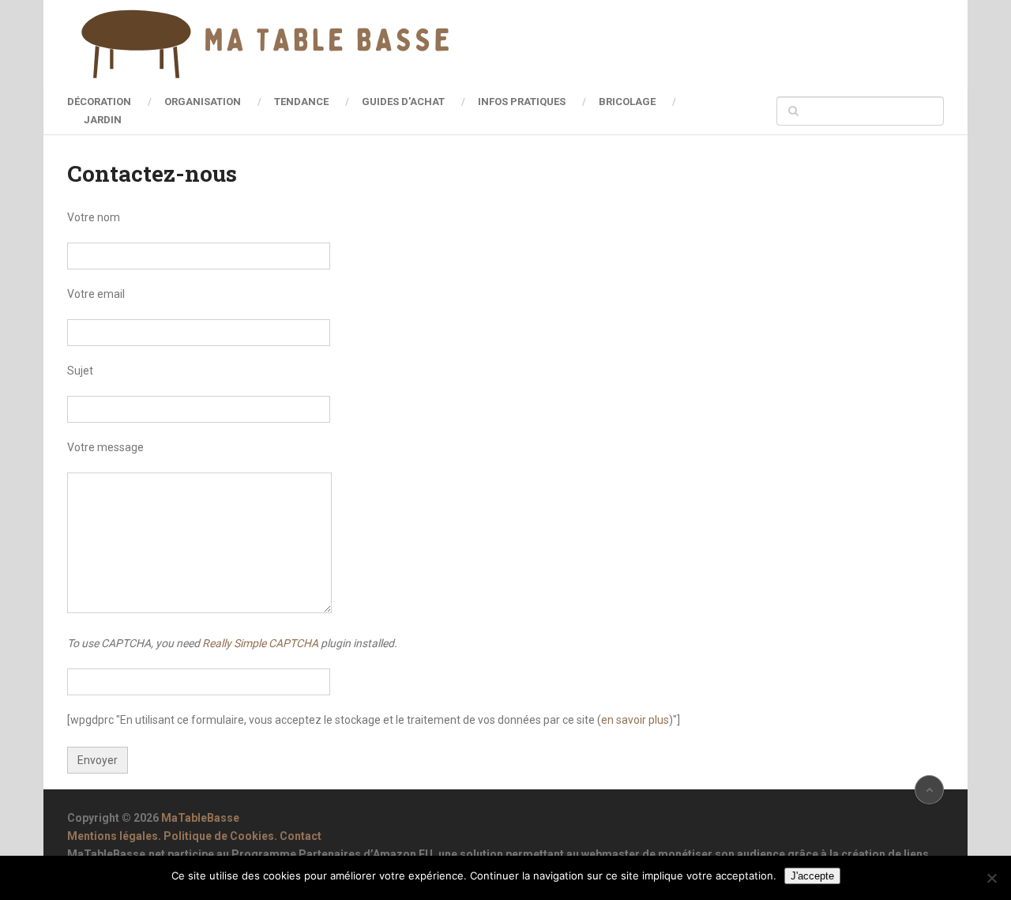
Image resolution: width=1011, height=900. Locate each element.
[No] (991, 878)
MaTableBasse (200, 818)
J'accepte (812, 876)
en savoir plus (635, 720)
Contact (300, 836)
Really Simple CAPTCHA (260, 643)
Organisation (202, 101)
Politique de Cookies (218, 836)
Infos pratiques (522, 101)
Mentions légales (112, 836)
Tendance (301, 101)
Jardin (103, 120)
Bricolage (627, 101)
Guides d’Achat (403, 101)
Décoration (99, 101)
